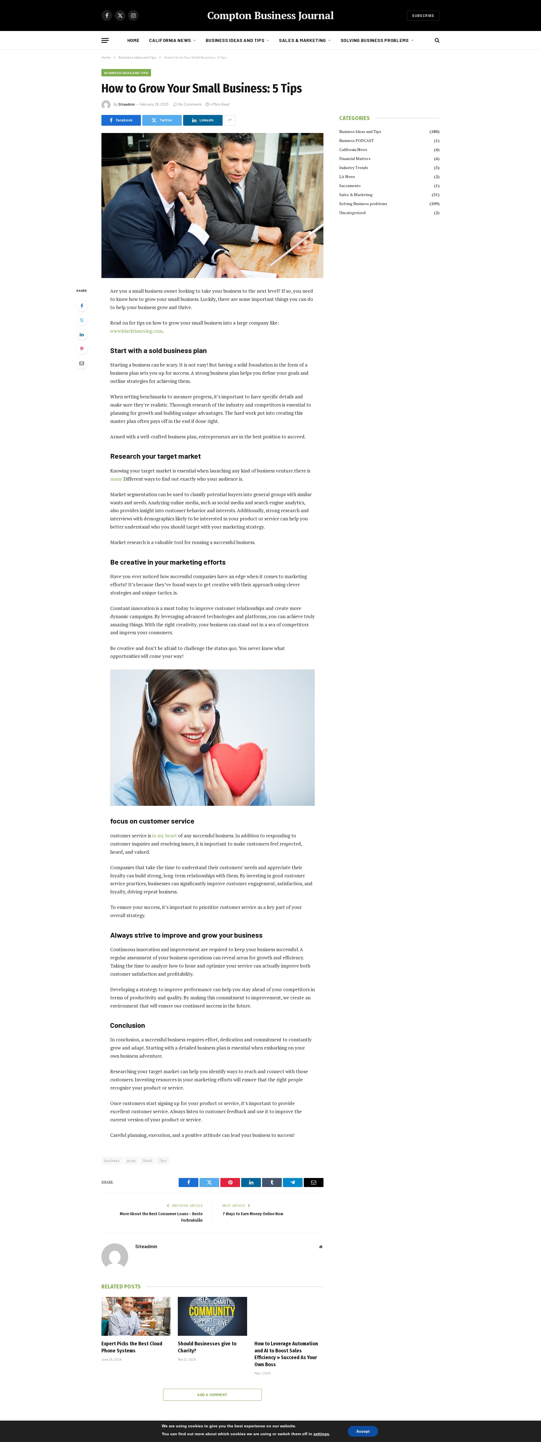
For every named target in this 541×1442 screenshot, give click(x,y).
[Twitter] (81, 320)
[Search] (437, 40)
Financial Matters (355, 158)
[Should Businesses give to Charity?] (212, 1316)
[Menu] (105, 40)
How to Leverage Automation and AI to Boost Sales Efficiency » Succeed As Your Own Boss (286, 1354)
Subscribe (423, 15)
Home (133, 40)
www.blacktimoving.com (136, 331)
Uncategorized (352, 212)
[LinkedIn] (81, 334)
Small (147, 1160)
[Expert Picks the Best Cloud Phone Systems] (135, 1316)
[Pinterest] (81, 348)
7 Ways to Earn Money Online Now (253, 1213)
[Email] (81, 363)
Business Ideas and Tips (235, 40)
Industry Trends (353, 167)
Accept (363, 1431)
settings (321, 1434)
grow (131, 1160)
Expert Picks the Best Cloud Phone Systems (131, 1347)
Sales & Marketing (302, 40)
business (112, 1160)
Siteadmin (126, 104)
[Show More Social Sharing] (229, 120)
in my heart (164, 835)
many (116, 479)
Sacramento (350, 185)
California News (170, 40)
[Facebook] (81, 305)
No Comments (190, 104)
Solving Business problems (375, 40)
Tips (163, 1160)
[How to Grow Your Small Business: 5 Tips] (212, 205)
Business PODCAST (356, 140)
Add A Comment (212, 1394)
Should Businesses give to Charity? (207, 1347)
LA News (347, 176)
